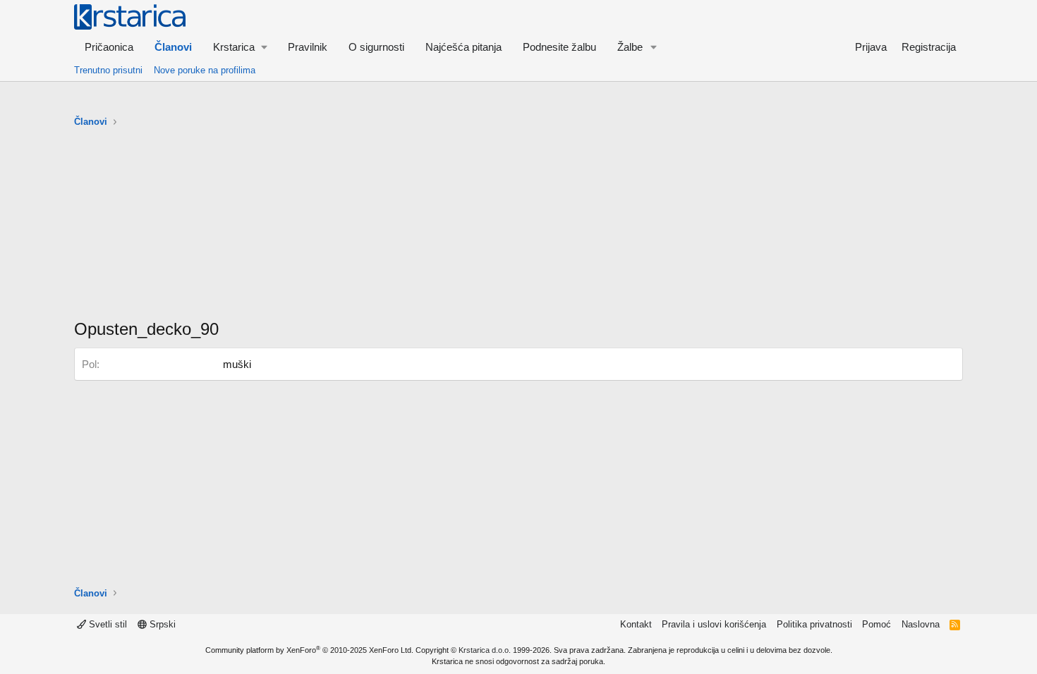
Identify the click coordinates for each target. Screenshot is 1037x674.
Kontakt (636, 624)
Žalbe (630, 47)
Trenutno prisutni (108, 70)
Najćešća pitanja (463, 47)
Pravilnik (307, 47)
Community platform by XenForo (309, 650)
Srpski (161, 624)
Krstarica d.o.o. (485, 650)
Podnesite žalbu (559, 47)
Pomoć (876, 624)
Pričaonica (109, 47)
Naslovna (921, 624)
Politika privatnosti (814, 624)
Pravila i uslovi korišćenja (714, 624)
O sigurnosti (376, 47)
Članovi (173, 47)
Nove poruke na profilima (204, 70)
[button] (239, 47)
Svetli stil (106, 624)
